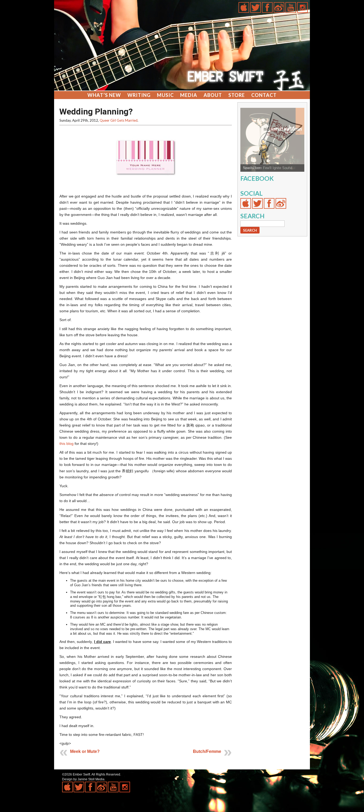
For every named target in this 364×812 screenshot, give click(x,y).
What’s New (104, 95)
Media (188, 95)
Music (165, 95)
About (213, 95)
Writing (139, 95)
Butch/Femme (207, 751)
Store (236, 95)
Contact (264, 95)
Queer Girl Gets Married (118, 120)
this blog (66, 443)
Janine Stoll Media (91, 779)
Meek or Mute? (85, 751)
